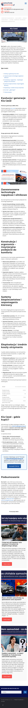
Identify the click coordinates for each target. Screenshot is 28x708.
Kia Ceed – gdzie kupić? (9, 90)
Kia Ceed (13, 108)
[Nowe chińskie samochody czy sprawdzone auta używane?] (14, 583)
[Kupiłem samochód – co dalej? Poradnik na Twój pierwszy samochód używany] (14, 639)
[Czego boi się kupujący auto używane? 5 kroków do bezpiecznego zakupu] (14, 528)
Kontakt (3, 701)
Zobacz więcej (6, 564)
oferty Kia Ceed (10, 498)
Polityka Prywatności (18, 699)
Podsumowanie (8, 92)
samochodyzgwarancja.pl (14, 458)
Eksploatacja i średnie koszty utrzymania (14, 87)
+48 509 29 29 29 (9, 12)
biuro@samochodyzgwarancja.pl (14, 9)
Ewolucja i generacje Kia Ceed (11, 73)
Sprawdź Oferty (14, 466)
